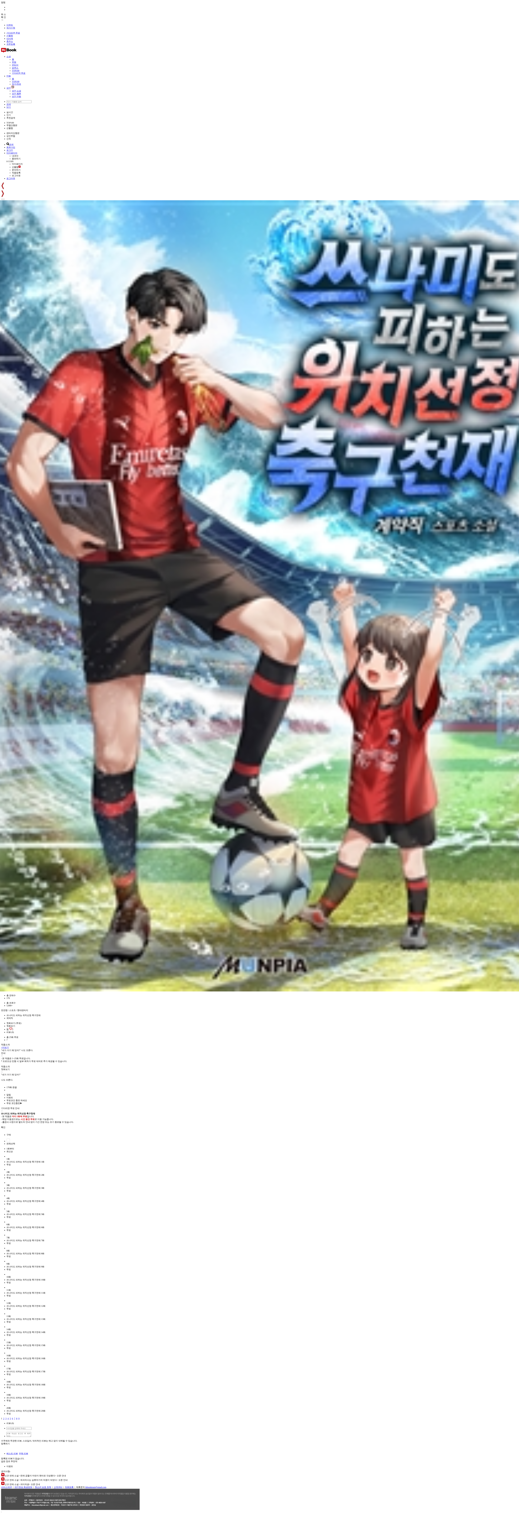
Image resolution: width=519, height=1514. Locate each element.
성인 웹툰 (16, 94)
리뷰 (10, 1032)
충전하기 (16, 159)
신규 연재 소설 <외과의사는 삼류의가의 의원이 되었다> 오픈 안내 (36, 1480)
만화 (8, 76)
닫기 (8, 107)
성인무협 (10, 136)
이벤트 (9, 25)
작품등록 (16, 173)
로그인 (9, 150)
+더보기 (5, 1047)
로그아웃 (16, 175)
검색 (8, 104)
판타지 (15, 65)
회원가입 (10, 147)
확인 (3, 1127)
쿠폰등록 (10, 44)
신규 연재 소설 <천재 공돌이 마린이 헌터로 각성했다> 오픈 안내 (35, 1476)
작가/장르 (16, 84)
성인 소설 (16, 91)
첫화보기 (10, 1026)
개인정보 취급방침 (23, 1487)
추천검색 (10, 118)
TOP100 (15, 70)
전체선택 (10, 1144)
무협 (14, 62)
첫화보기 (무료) (13, 1023)
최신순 (9, 1151)
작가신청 (10, 28)
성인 (8, 88)
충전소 (9, 41)
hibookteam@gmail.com (95, 1487)
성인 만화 (16, 96)
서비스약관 (6, 1487)
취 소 (3, 14)
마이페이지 (11, 153)
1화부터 (10, 1149)
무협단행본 (11, 125)
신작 (8, 139)
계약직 (9, 1018)
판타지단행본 (12, 133)
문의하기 (16, 170)
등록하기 (5, 1444)
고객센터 (58, 1487)
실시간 (9, 112)
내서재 (9, 38)
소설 (8, 56)
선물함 (9, 36)
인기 (8, 115)
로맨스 (15, 68)
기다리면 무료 (13, 33)
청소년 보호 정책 (43, 1487)
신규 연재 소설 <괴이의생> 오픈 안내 (22, 1484)
